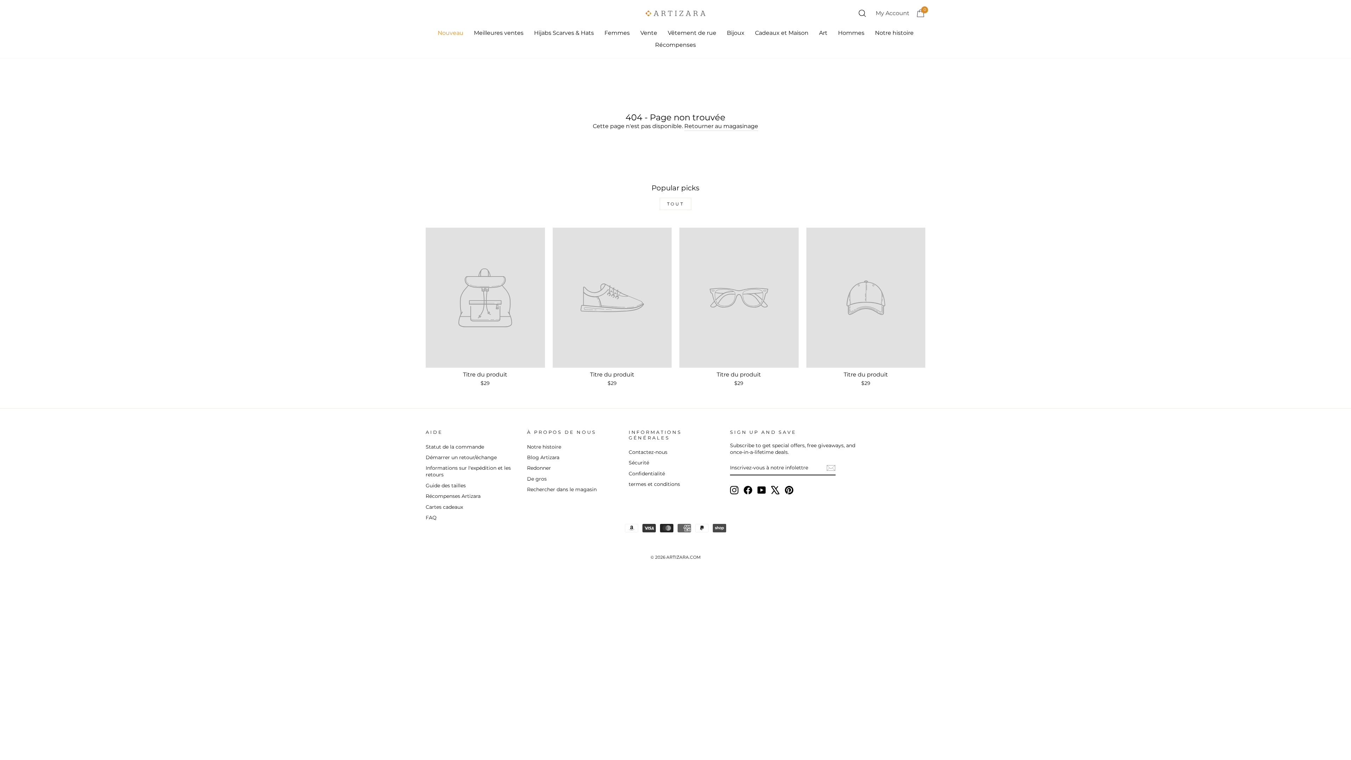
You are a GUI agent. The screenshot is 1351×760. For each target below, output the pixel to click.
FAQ (431, 517)
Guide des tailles (446, 485)
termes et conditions (654, 484)
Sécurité (639, 463)
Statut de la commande (455, 447)
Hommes (851, 33)
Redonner (539, 468)
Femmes (617, 33)
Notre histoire (894, 33)
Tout (675, 204)
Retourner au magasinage (721, 126)
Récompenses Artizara (453, 496)
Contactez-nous (648, 452)
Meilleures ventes (499, 33)
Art (823, 33)
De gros (537, 479)
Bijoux (735, 33)
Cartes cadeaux (444, 507)
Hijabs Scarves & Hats (564, 33)
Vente (648, 33)
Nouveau (450, 33)
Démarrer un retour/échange (461, 457)
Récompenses (675, 45)
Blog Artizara (543, 457)
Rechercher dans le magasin (562, 489)
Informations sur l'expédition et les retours (468, 471)
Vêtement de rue (692, 33)
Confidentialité (647, 473)
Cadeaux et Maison (781, 33)
